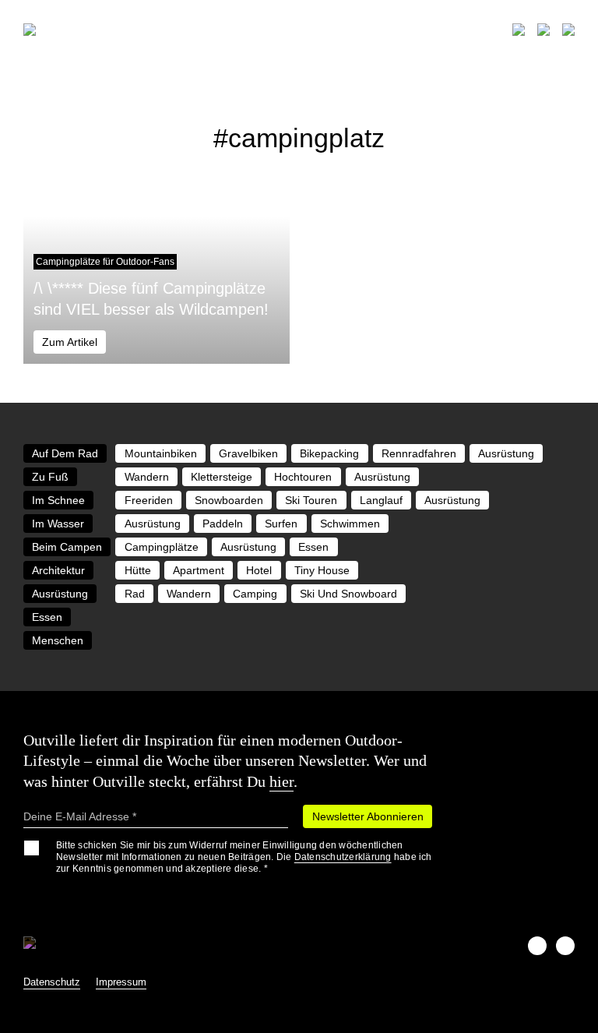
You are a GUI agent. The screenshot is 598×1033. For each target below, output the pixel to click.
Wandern (147, 477)
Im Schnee (58, 500)
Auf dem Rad (65, 453)
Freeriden (149, 500)
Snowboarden (229, 500)
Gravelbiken (248, 453)
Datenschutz (51, 982)
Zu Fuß (50, 477)
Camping (255, 593)
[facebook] (537, 945)
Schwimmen (350, 523)
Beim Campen (67, 547)
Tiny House (322, 570)
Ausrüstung (506, 453)
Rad (135, 593)
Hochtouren (303, 477)
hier (281, 781)
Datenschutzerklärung (343, 856)
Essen (313, 547)
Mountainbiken (161, 453)
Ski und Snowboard (348, 593)
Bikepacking (329, 453)
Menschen (57, 640)
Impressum (121, 982)
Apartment (198, 570)
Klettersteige (221, 477)
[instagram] (565, 945)
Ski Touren (311, 500)
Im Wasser (58, 523)
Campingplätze (162, 547)
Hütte (138, 570)
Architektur (58, 570)
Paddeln (222, 523)
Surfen (281, 523)
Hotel (259, 570)
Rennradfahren (419, 453)
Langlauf (381, 500)
